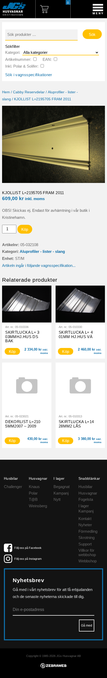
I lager (83, 506)
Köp (24, 229)
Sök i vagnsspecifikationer (28, 75)
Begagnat (62, 486)
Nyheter (85, 525)
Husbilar (85, 486)
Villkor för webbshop (87, 552)
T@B (33, 499)
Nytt (57, 499)
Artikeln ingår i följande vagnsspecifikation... (39, 265)
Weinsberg (38, 506)
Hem (6, 92)
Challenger (13, 486)
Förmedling (87, 531)
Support (85, 544)
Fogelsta (85, 499)
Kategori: (12, 52)
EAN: (47, 59)
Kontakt (84, 518)
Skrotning (86, 537)
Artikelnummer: (18, 59)
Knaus (34, 486)
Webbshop (87, 561)
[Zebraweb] (53, 666)
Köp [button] (12, 351)
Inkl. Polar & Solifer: (21, 66)
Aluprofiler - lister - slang (42, 251)
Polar (33, 493)
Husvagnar (87, 493)
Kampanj (61, 493)
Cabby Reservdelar (29, 92)
